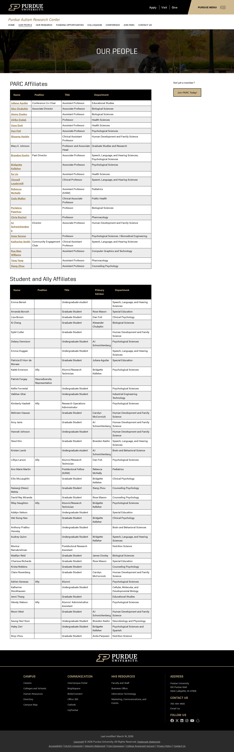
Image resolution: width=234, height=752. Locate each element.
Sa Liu (14, 174)
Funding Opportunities (70, 24)
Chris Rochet (18, 217)
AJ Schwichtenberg (20, 226)
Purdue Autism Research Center (34, 19)
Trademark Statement (148, 741)
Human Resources (33, 693)
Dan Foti (16, 131)
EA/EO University (73, 746)
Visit (164, 7)
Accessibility (55, 746)
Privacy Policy (164, 746)
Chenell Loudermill (17, 181)
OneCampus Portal (77, 682)
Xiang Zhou (17, 266)
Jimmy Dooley (19, 114)
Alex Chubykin (19, 108)
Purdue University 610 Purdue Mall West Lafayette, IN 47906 (183, 686)
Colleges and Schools (34, 688)
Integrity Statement (95, 746)
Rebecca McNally (16, 191)
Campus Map (30, 704)
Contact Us (145, 24)
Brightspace (73, 688)
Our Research (44, 24)
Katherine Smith (20, 241)
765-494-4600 (177, 703)
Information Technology (123, 693)
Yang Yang (17, 260)
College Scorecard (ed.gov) (140, 746)
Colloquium (94, 24)
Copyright (79, 741)
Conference (113, 24)
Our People (25, 24)
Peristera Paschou (16, 209)
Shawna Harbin (20, 136)
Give (174, 7)
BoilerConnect (74, 693)
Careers (27, 682)
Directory (28, 699)
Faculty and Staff (120, 682)
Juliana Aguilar (19, 103)
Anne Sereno (18, 236)
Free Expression (115, 746)
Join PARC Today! (187, 92)
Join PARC (129, 24)
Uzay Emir (17, 125)
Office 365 (72, 699)
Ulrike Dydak (18, 120)
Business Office (119, 688)
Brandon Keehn (20, 155)
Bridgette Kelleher (16, 166)
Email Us (175, 708)
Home (11, 24)
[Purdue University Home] (117, 658)
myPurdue (72, 710)
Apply (152, 7)
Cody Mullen (18, 198)
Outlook (71, 704)
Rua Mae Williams (16, 253)
